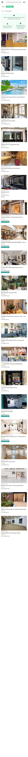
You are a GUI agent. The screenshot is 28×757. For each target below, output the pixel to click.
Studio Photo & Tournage (7, 411)
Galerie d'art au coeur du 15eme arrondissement (12, 485)
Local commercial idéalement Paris (9, 387)
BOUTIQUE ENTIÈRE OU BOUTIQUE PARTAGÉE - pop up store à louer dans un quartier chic (13, 242)
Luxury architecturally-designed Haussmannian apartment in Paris (12, 267)
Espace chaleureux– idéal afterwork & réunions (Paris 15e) (13, 49)
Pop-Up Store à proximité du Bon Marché (10, 168)
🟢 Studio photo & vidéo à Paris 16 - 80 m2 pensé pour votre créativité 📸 (14, 436)
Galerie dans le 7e (5, 192)
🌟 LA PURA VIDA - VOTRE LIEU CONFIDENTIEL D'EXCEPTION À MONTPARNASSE (11, 364)
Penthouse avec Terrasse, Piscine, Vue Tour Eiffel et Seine (13, 97)
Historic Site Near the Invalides (8, 120)
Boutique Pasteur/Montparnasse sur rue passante (12, 340)
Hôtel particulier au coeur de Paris (9, 292)
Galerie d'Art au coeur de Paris (8, 461)
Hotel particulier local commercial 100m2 (10, 533)
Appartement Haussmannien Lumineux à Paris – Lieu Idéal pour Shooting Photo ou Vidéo (13, 316)
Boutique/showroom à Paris (7, 73)
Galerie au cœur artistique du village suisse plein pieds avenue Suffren (13, 509)
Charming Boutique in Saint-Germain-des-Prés (11, 217)
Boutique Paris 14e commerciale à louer (10, 144)
